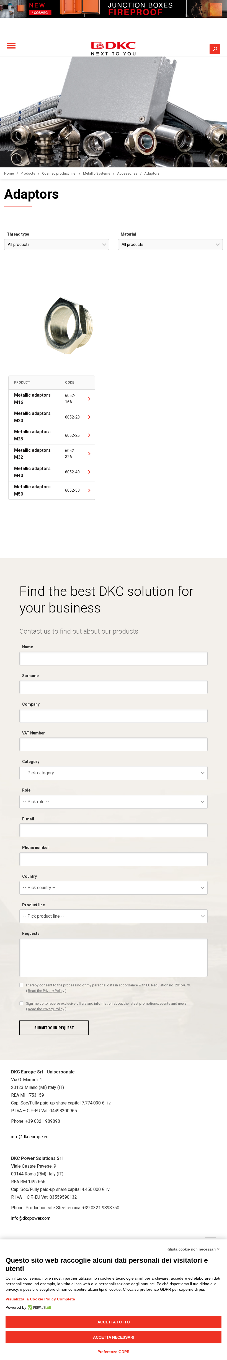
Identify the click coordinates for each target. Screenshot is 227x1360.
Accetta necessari (113, 1337)
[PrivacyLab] (38, 1307)
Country (29, 876)
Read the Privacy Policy (46, 991)
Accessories (127, 173)
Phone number (35, 847)
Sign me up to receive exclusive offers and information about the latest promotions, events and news (106, 1006)
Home (9, 173)
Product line (33, 905)
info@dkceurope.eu (29, 1136)
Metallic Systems (96, 173)
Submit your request (54, 1027)
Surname (30, 675)
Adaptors (151, 173)
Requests (31, 933)
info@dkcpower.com (30, 1218)
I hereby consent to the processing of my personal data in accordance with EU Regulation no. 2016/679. (108, 988)
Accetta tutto (113, 1322)
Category (30, 761)
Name (27, 647)
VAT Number (33, 733)
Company (31, 704)
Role (26, 790)
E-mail (28, 819)
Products (28, 173)
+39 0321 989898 (42, 1121)
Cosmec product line (59, 173)
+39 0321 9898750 (100, 1207)
